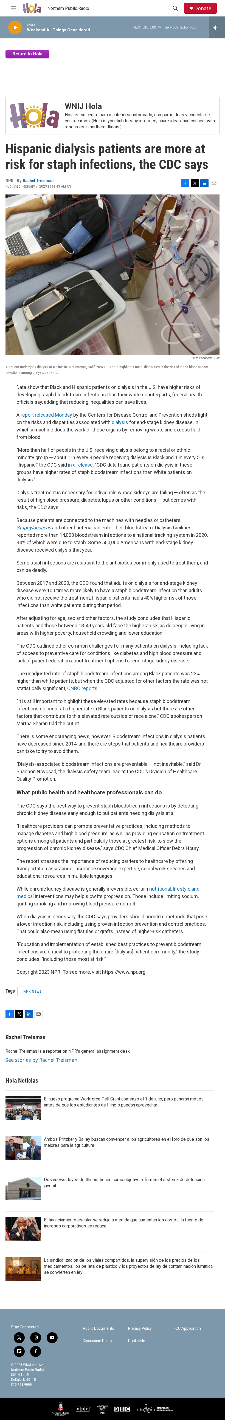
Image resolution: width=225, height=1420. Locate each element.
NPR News (32, 991)
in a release (80, 465)
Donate (202, 8)
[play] (15, 27)
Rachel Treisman (38, 180)
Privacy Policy (140, 1328)
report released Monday (46, 415)
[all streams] (217, 27)
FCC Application (187, 1328)
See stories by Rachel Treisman (41, 1060)
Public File (136, 1341)
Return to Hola (27, 54)
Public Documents (98, 1328)
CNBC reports (82, 688)
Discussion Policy (97, 1341)
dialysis (120, 422)
